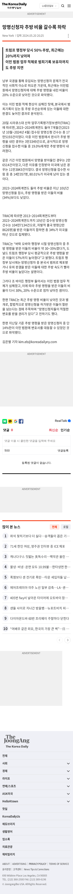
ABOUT (6, 864)
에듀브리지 (8, 824)
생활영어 (7, 831)
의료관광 (7, 847)
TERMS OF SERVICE (59, 864)
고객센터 (17, 869)
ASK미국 (7, 793)
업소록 (6, 839)
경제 (4, 771)
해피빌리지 (8, 854)
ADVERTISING (19, 864)
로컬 (65, 527)
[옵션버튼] (68, 35)
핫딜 (4, 809)
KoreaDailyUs (11, 816)
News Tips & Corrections (36, 869)
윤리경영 (6, 869)
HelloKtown (10, 801)
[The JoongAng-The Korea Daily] (17, 741)
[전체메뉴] (69, 5)
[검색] (63, 5)
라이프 (6, 778)
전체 (54, 527)
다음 (67, 640)
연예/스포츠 (9, 786)
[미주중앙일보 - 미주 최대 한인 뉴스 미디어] (14, 6)
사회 (4, 763)
